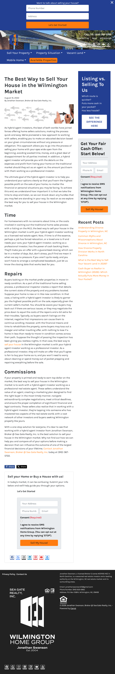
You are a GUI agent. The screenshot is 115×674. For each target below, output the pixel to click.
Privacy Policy (8, 574)
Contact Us (83, 38)
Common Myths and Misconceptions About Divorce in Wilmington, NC (92, 240)
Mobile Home (15, 60)
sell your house (12, 344)
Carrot (73, 608)
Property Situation (48, 53)
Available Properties (43, 60)
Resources (106, 38)
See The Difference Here (94, 121)
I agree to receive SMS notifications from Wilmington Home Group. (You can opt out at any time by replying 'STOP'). (38, 530)
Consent (30, 517)
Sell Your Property (18, 53)
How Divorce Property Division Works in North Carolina (91, 252)
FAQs (94, 38)
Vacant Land (75, 53)
